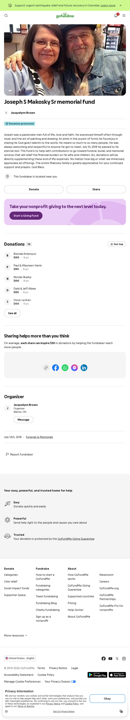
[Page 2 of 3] (13, 90)
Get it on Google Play (97, 674)
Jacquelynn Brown (26, 404)
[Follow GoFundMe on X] (117, 658)
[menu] (124, 15)
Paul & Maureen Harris (28, 276)
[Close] (120, 5)
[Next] (119, 89)
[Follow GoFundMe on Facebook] (103, 658)
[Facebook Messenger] (74, 367)
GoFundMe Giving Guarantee (76, 538)
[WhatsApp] (65, 367)
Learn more (108, 5)
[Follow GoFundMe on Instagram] (124, 658)
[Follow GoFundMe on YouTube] (110, 658)
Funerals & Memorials (39, 436)
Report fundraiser (21, 454)
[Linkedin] (84, 367)
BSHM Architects (24, 252)
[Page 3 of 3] (15, 90)
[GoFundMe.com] (65, 15)
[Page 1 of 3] (10, 90)
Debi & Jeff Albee (25, 299)
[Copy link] (46, 367)
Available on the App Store (117, 674)
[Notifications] (115, 15)
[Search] (6, 15)
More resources (14, 635)
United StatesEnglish (21, 658)
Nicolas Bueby (22, 287)
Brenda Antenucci (25, 264)
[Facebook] (55, 367)
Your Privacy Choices (57, 681)
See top (118, 244)
